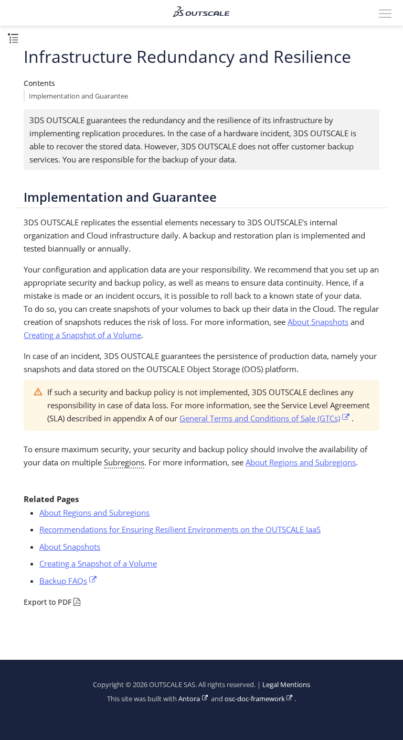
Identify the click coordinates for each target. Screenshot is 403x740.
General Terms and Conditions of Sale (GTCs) (259, 418)
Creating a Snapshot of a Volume (82, 335)
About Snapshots (318, 322)
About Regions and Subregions (301, 462)
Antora (189, 698)
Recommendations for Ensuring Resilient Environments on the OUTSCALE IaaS (180, 529)
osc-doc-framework (255, 698)
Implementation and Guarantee (78, 96)
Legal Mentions (286, 684)
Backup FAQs (63, 580)
